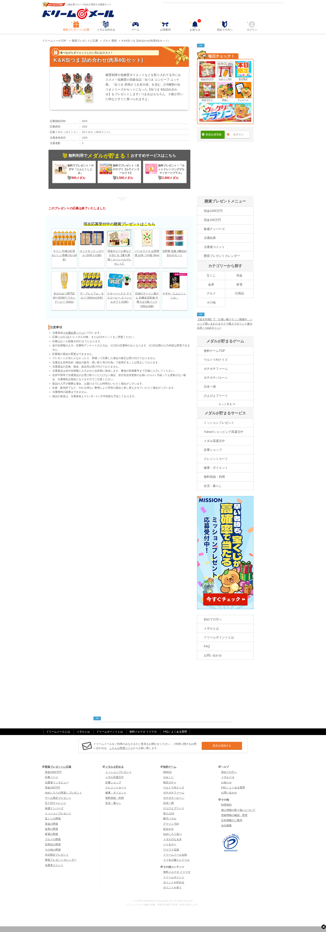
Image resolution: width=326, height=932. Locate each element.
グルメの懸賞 (53, 839)
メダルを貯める (106, 29)
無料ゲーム (169, 766)
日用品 (239, 293)
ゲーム (136, 29)
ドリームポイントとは (219, 637)
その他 (211, 302)
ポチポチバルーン (216, 377)
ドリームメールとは (58, 731)
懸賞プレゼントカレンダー (222, 255)
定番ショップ (213, 449)
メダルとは (211, 628)
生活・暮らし (213, 485)
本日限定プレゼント (57, 854)
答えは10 (168, 813)
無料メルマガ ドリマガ (143, 731)
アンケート (243, 100)
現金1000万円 (213, 210)
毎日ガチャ (207, 100)
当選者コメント (214, 247)
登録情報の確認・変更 (234, 815)
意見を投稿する (222, 745)
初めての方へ (225, 29)
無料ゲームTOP (214, 350)
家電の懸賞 (51, 833)
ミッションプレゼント (219, 422)
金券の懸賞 (51, 828)
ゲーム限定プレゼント (58, 797)
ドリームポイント (173, 877)
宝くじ (211, 275)
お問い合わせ (213, 655)
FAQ (207, 646)
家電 (239, 284)
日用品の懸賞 (53, 844)
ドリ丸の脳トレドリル (176, 859)
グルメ (211, 293)
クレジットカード (216, 458)
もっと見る (225, 403)
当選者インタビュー (57, 782)
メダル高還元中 (214, 440)
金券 (211, 284)
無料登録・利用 (214, 476)
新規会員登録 (213, 134)
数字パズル (169, 818)
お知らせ (195, 26)
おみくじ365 (225, 79)
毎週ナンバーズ (214, 229)
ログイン (252, 29)
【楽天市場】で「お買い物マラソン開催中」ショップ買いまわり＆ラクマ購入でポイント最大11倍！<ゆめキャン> (224, 323)
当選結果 (210, 237)
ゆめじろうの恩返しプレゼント (63, 792)
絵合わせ (168, 828)
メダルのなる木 (172, 839)
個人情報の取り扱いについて (238, 810)
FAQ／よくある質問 (175, 731)
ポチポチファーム (216, 368)
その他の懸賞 (53, 849)
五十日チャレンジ (55, 803)
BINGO (167, 772)
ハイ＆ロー (169, 844)
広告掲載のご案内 (231, 820)
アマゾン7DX (171, 823)
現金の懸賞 (51, 823)
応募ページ (51, 777)
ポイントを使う (172, 887)
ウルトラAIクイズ (216, 359)
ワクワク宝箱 (171, 849)
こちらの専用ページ (121, 748)
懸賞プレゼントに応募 (76, 29)
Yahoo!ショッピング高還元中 (223, 431)
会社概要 (226, 825)
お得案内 (165, 29)
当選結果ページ (74, 332)
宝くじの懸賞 (53, 818)
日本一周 (210, 386)
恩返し (225, 100)
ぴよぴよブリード (216, 395)
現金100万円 (207, 79)
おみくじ (168, 777)
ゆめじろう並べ (172, 833)
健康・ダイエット (216, 467)
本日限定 (243, 79)
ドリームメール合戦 (175, 854)
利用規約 (226, 804)
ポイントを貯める (173, 882)
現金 (239, 275)
